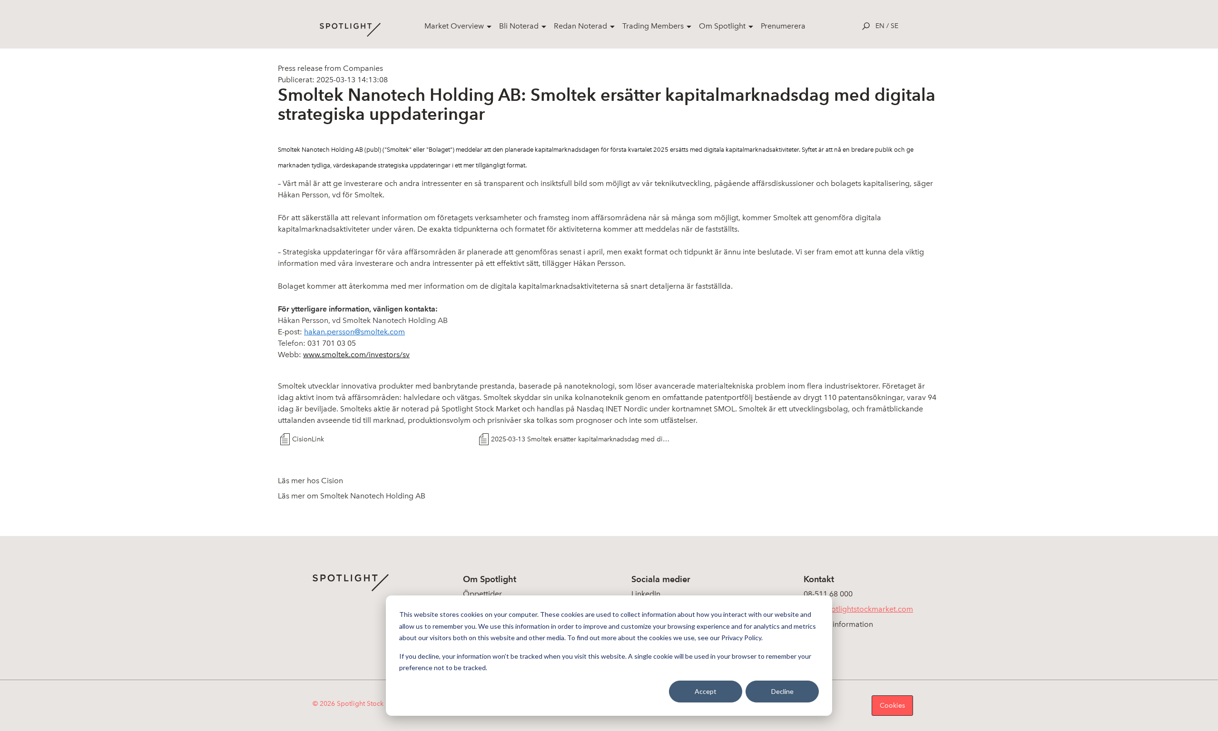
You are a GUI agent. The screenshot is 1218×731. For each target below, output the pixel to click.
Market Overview (454, 25)
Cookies (892, 706)
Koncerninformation (838, 624)
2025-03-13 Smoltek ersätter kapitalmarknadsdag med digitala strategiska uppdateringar (582, 439)
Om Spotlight (722, 25)
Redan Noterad (580, 25)
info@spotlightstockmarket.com (858, 609)
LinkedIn (645, 593)
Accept (706, 691)
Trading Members (653, 25)
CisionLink (308, 439)
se (894, 26)
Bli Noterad (519, 25)
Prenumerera (783, 25)
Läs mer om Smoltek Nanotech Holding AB (351, 495)
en (879, 26)
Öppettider (482, 593)
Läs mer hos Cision (310, 480)
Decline (782, 691)
